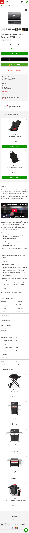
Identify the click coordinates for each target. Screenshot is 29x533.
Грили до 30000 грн (17, 292)
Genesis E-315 (14, 446)
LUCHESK (18, 531)
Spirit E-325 (14, 418)
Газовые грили (7, 5)
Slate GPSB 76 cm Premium (14, 473)
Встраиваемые (6, 292)
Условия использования (20, 524)
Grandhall (20, 104)
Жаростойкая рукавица (14, 136)
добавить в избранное (15, 70)
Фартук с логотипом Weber (14, 167)
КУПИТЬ (14, 53)
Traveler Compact (14, 391)
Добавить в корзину (14, 146)
